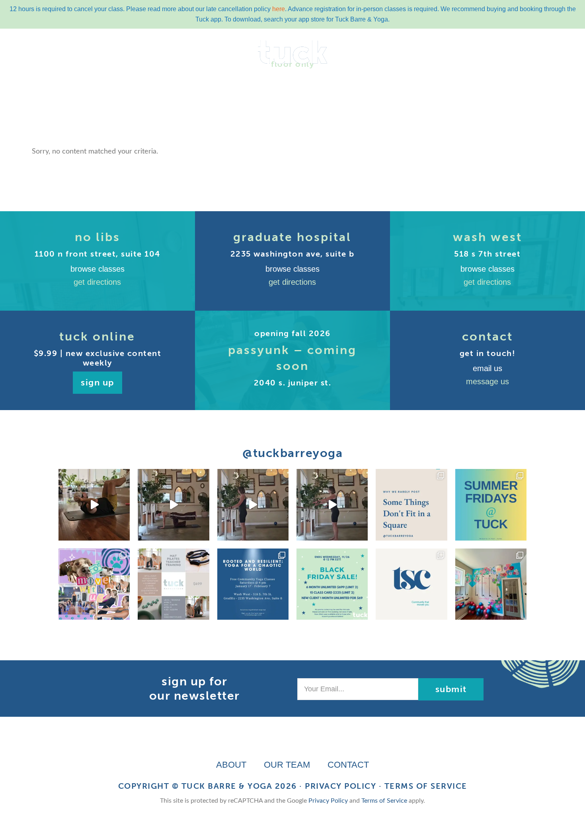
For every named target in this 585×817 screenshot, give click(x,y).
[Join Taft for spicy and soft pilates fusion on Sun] (94, 504)
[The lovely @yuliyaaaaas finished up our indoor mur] (490, 584)
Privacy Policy (340, 786)
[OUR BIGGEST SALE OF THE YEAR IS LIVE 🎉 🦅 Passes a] (332, 584)
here (278, 9)
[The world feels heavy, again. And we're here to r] (253, 584)
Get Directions (97, 282)
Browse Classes (97, 269)
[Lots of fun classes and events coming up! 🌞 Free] (94, 584)
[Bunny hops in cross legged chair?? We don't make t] (253, 504)
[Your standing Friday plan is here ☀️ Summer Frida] (490, 504)
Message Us (487, 381)
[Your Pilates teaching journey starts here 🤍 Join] (173, 584)
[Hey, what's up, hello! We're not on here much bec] (411, 504)
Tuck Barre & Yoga (227, 786)
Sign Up (97, 382)
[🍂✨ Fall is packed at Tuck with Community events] (411, 584)
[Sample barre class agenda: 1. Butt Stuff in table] (173, 504)
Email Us (487, 368)
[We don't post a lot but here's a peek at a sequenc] (332, 504)
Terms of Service (425, 786)
